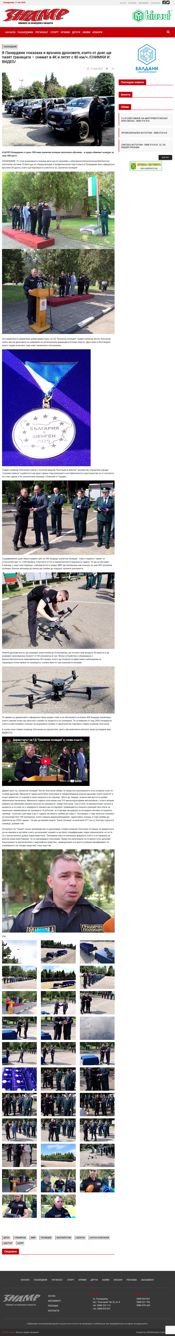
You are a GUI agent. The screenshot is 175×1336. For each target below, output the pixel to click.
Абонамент (143, 3)
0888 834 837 (104, 1308)
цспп (20, 1243)
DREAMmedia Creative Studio (159, 1332)
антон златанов (99, 1237)
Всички (165, 157)
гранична (20, 1237)
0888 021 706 (143, 1302)
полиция (46, 1237)
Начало (10, 32)
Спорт (54, 32)
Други (76, 32)
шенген (80, 1237)
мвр (33, 1237)
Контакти (155, 3)
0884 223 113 (104, 1305)
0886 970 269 (143, 1305)
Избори (97, 32)
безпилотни (64, 1237)
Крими (65, 32)
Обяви (86, 32)
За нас (123, 3)
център (7, 1243)
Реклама (132, 3)
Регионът (41, 32)
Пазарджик (25, 32)
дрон (6, 1237)
